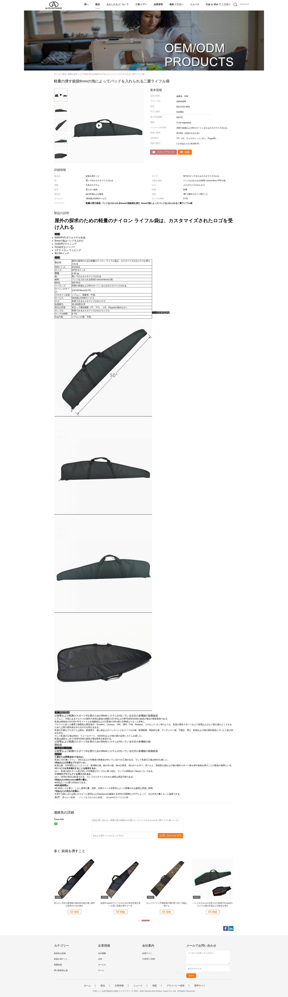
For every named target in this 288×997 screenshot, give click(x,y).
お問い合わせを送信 (170, 835)
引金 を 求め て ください (218, 4)
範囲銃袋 (58, 965)
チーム (101, 970)
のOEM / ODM (148, 959)
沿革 (100, 959)
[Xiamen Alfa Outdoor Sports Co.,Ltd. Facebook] (225, 928)
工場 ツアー (141, 4)
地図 (154, 986)
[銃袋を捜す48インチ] (166, 879)
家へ (86, 4)
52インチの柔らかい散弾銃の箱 (120, 903)
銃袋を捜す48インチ (167, 903)
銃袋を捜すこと (61, 959)
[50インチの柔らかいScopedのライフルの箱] (74, 879)
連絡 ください (176, 4)
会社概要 (102, 953)
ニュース (194, 4)
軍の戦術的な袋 (61, 970)
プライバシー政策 (175, 986)
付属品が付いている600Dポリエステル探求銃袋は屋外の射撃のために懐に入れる (212, 904)
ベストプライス (165, 152)
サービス (102, 965)
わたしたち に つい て (118, 4)
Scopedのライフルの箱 (117, 797)
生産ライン (147, 953)
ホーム (87, 986)
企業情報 (119, 986)
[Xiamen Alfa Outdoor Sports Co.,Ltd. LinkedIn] (231, 928)
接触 (186, 152)
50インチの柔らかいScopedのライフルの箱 (74, 903)
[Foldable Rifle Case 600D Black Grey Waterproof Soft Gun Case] (106, 162)
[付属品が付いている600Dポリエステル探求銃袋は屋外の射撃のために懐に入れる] (212, 879)
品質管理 (158, 4)
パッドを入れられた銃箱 (90, 797)
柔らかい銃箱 (68, 797)
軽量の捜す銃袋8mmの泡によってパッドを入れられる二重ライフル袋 (113, 74)
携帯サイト (200, 986)
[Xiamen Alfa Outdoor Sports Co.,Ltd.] (53, 5)
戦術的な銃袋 (60, 953)
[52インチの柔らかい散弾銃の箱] (120, 879)
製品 (97, 4)
